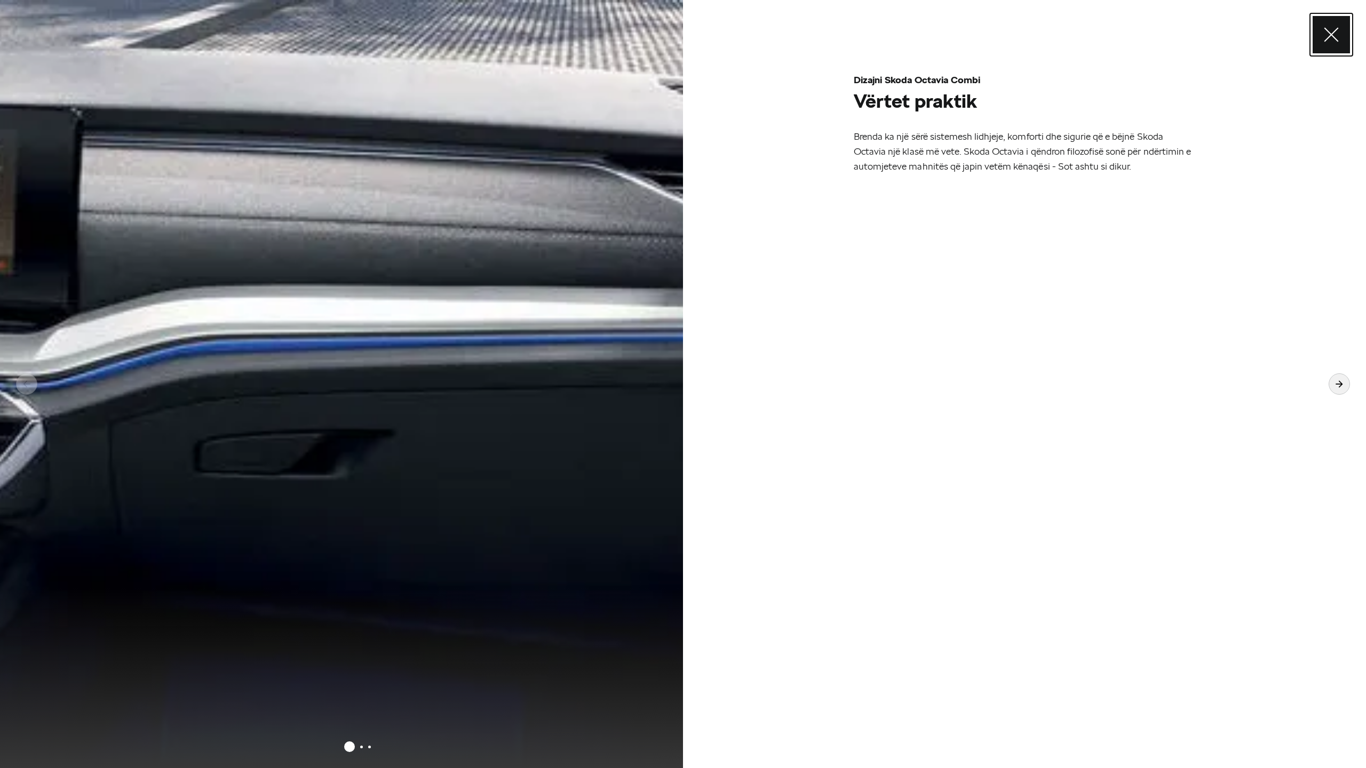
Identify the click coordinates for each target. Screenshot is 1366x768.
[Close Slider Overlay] (1331, 34)
